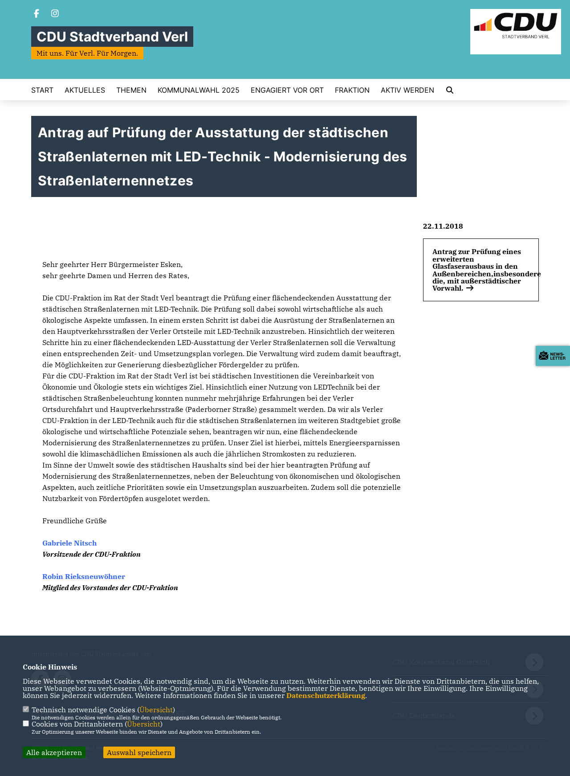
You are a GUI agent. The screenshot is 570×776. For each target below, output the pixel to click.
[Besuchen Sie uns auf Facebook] (36, 14)
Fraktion (352, 90)
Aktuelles (85, 90)
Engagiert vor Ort (287, 90)
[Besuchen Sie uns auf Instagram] (55, 14)
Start (42, 90)
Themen (131, 90)
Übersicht (156, 709)
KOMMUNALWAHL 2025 (199, 90)
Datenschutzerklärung (325, 695)
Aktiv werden (407, 90)
